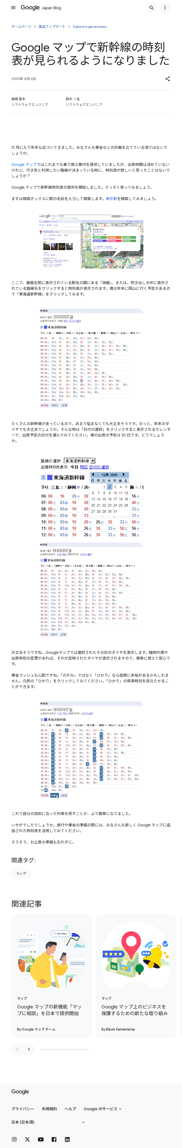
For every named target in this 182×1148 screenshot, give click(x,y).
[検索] (151, 7)
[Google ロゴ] (20, 1092)
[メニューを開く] (13, 7)
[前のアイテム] (17, 1049)
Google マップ (24, 164)
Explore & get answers (90, 26)
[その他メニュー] (165, 7)
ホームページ (21, 26)
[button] (167, 78)
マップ (21, 874)
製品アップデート (52, 26)
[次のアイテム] (29, 1049)
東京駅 (111, 199)
